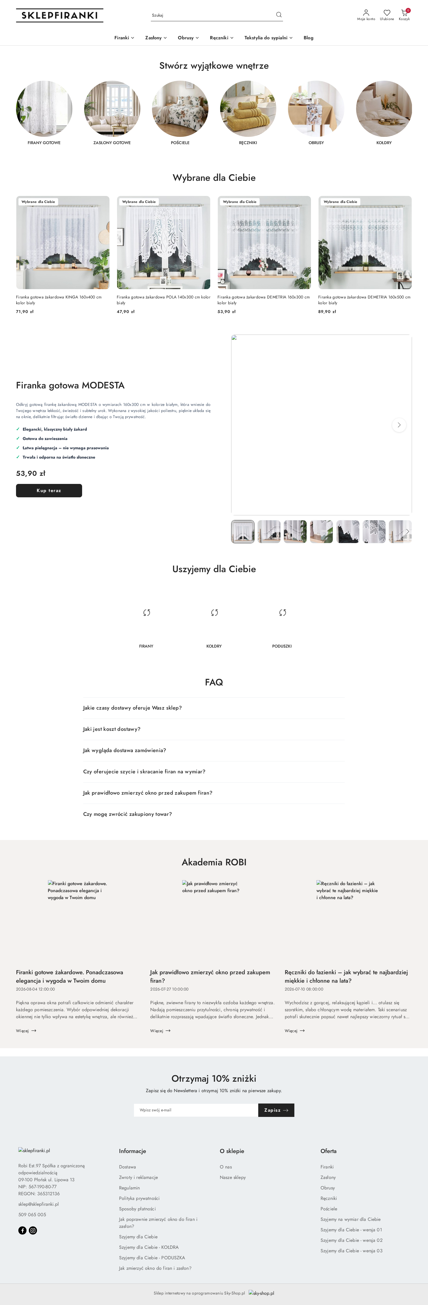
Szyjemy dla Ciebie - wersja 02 (352, 1240)
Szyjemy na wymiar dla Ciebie (351, 1219)
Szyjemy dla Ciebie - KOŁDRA (149, 1247)
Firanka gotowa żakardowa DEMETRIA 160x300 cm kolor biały (263, 300)
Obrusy (328, 1187)
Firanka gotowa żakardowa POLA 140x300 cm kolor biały (164, 300)
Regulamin (129, 1187)
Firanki (327, 1166)
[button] (399, 425)
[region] (214, 116)
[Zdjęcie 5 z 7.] (348, 531)
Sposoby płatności (137, 1208)
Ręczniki (329, 1198)
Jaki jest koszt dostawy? (112, 729)
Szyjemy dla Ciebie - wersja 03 (352, 1250)
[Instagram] (33, 1230)
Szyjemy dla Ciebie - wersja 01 (351, 1229)
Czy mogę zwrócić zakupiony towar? (127, 814)
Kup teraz (49, 490)
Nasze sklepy (233, 1177)
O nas (226, 1166)
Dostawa (127, 1166)
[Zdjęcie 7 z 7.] (400, 531)
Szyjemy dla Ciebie (138, 1236)
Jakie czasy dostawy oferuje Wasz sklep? (132, 708)
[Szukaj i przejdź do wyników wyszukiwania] (279, 15)
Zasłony (328, 1177)
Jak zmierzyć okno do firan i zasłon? (155, 1268)
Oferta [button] (329, 1151)
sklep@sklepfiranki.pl (38, 1204)
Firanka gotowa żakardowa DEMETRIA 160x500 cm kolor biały (364, 300)
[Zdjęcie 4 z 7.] (321, 531)
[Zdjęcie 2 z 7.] (269, 531)
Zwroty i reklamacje (138, 1177)
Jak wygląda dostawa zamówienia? (125, 750)
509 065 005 (32, 1214)
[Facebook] (22, 1230)
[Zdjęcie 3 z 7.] (295, 531)
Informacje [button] (132, 1151)
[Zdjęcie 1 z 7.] (242, 531)
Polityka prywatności (139, 1198)
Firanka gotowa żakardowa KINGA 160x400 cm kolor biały (59, 300)
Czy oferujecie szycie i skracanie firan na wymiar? (144, 771)
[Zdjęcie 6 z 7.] (374, 531)
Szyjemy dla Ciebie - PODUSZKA (152, 1257)
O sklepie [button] (232, 1151)
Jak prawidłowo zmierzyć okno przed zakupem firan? (148, 793)
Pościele (329, 1208)
